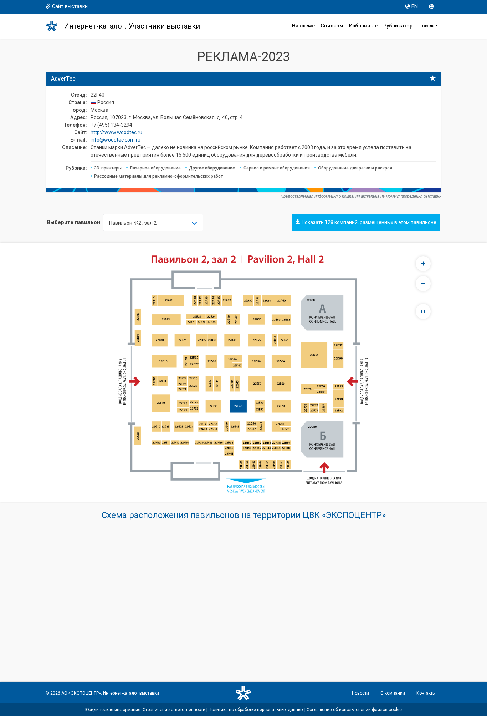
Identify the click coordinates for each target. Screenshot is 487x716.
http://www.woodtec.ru (116, 132)
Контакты (426, 693)
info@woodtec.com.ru (115, 140)
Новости (360, 693)
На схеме (303, 26)
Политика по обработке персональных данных (256, 709)
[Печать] (432, 7)
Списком (332, 26)
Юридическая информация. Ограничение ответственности (145, 709)
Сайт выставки (70, 7)
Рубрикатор (397, 26)
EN (414, 7)
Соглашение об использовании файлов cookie (354, 709)
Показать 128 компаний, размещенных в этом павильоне (368, 222)
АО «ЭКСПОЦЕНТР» (81, 693)
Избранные (363, 26)
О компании (392, 693)
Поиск (426, 26)
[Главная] (55, 26)
